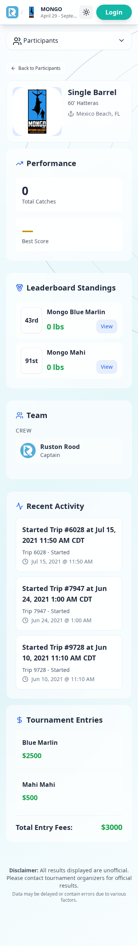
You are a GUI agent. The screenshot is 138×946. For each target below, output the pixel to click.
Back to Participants (39, 68)
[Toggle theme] (86, 12)
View (107, 326)
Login (114, 12)
